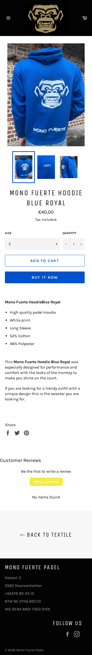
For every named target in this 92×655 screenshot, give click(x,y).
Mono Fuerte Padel (30, 650)
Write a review (46, 481)
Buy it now (45, 277)
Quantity (69, 233)
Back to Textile (48, 534)
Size (8, 233)
